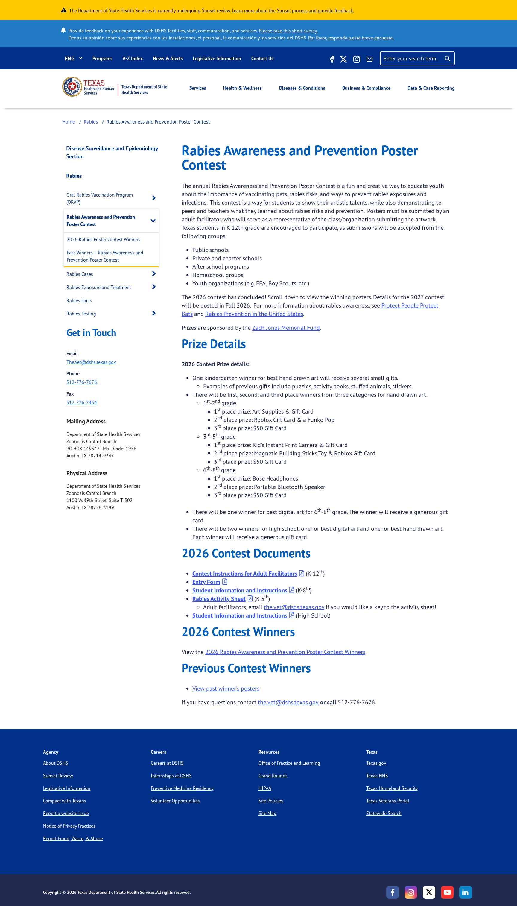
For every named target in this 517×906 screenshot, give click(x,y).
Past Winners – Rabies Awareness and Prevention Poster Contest (105, 256)
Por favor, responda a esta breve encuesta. (350, 38)
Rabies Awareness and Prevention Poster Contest (101, 220)
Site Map (267, 813)
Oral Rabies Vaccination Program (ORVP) (99, 198)
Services (197, 88)
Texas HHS (377, 776)
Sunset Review (58, 776)
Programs (102, 58)
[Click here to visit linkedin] (465, 892)
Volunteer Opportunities (175, 801)
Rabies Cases (79, 274)
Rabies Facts (79, 300)
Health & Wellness (242, 88)
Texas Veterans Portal (387, 801)
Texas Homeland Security (392, 788)
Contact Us (262, 58)
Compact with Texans (64, 801)
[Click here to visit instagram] (356, 60)
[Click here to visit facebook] (331, 60)
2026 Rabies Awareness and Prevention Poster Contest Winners (285, 652)
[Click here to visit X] (343, 60)
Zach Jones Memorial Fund (286, 327)
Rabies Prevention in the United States (254, 313)
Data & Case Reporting (431, 88)
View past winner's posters (225, 688)
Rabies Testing (81, 314)
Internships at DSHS (171, 776)
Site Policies (270, 801)
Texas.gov (376, 763)
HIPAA (264, 788)
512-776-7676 (81, 382)
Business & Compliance (366, 88)
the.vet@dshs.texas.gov (294, 607)
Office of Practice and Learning (289, 763)
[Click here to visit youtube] (447, 892)
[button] (155, 198)
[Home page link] (114, 87)
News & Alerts (168, 58)
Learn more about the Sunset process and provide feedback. (293, 10)
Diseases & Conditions (302, 88)
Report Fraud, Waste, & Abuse (73, 838)
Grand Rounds (273, 776)
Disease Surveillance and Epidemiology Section (112, 152)
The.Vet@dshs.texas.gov (91, 362)
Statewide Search (384, 813)
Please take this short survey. (288, 31)
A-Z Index (133, 58)
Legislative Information (217, 58)
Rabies (91, 121)
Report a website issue (66, 813)
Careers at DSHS (167, 763)
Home (68, 121)
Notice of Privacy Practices (69, 826)
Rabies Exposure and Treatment (98, 287)
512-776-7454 (81, 402)
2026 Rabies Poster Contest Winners (103, 239)
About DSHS (55, 763)
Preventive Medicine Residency (182, 788)
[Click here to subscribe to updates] (369, 60)
